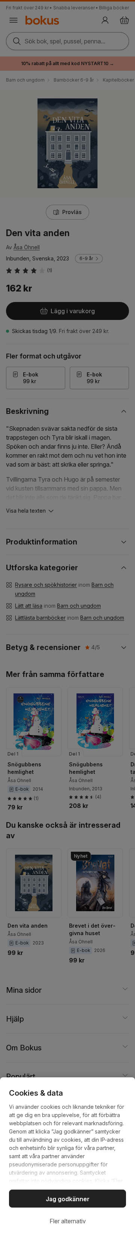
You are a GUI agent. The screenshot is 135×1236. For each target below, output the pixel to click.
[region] (67, 1156)
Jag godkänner (68, 1199)
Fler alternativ (68, 1221)
